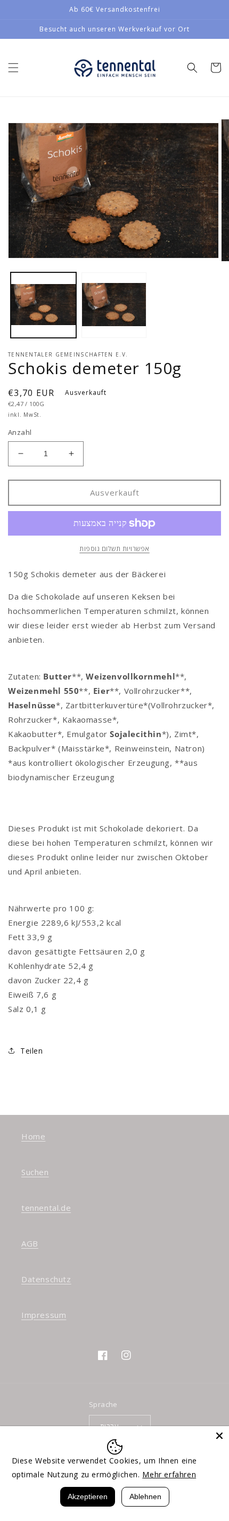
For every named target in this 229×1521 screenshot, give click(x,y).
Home (33, 1136)
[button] (13, 67)
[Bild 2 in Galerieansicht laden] (114, 305)
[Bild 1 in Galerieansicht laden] (43, 305)
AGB (29, 1243)
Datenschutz (46, 1279)
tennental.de (46, 1207)
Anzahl (19, 432)
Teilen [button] (31, 1051)
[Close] (219, 1435)
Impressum (43, 1314)
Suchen (35, 1172)
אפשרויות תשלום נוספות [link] (114, 548)
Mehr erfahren (169, 1474)
